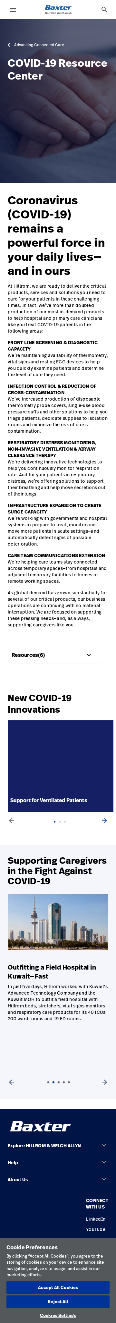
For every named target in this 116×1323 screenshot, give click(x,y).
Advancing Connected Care (39, 44)
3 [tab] (67, 828)
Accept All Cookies (58, 1287)
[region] (58, 1280)
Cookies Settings (58, 1315)
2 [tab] (62, 828)
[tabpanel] (62, 766)
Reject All (58, 1301)
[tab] (104, 9)
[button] (58, 1148)
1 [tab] (56, 828)
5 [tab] (69, 1082)
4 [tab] (64, 1082)
